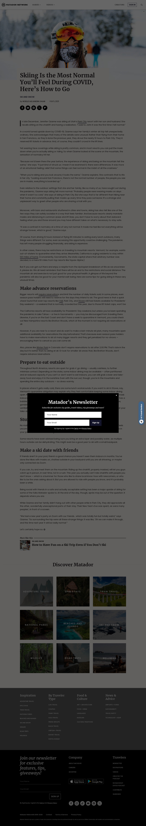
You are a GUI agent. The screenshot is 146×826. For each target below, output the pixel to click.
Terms (76, 428)
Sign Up (95, 422)
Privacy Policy (86, 428)
